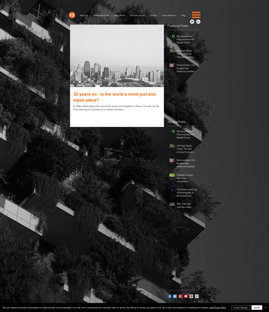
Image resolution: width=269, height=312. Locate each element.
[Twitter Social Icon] (175, 296)
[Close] (265, 307)
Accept (257, 307)
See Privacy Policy (218, 307)
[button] (196, 15)
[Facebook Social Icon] (169, 296)
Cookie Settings (240, 307)
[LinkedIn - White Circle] (198, 22)
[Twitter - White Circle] (192, 22)
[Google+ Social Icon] (180, 296)
